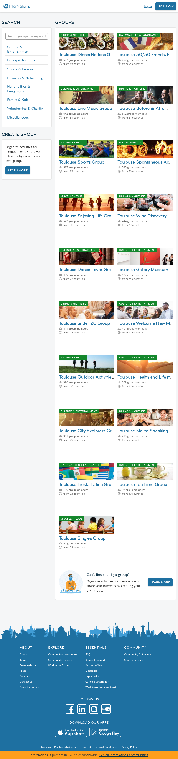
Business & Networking (25, 78)
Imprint (87, 747)
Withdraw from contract (100, 687)
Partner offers (93, 665)
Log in (148, 6)
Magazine (91, 671)
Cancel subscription (97, 681)
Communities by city (60, 660)
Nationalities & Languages (18, 88)
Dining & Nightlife (21, 60)
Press (23, 671)
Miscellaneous (18, 117)
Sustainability (28, 665)
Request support (95, 660)
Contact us (26, 681)
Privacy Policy (129, 747)
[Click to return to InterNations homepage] (17, 6)
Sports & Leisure (20, 69)
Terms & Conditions (106, 747)
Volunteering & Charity (25, 108)
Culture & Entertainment (18, 49)
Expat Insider (93, 676)
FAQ (87, 654)
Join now (166, 6)
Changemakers (133, 660)
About (23, 654)
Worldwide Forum (58, 665)
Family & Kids (17, 99)
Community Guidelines (138, 654)
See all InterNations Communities (123, 755)
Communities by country (62, 654)
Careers (25, 676)
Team (23, 660)
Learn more (18, 170)
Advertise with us (30, 687)
